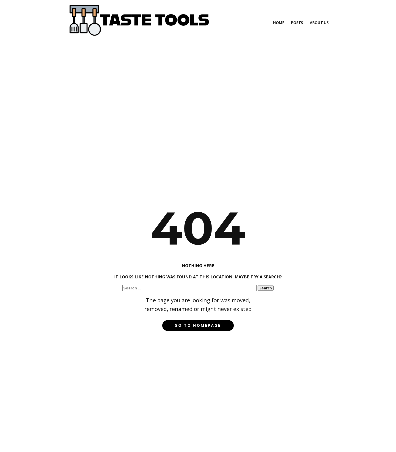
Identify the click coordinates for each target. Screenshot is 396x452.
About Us (319, 22)
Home (278, 22)
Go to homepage (198, 325)
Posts (297, 22)
